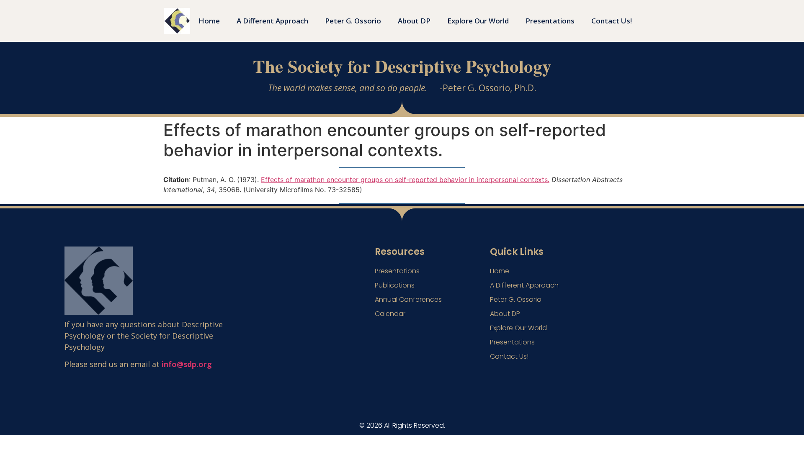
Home (209, 21)
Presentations (550, 21)
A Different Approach (272, 21)
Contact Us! (611, 21)
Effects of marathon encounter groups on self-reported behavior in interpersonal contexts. (405, 179)
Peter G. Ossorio (353, 21)
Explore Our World (478, 21)
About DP (414, 21)
